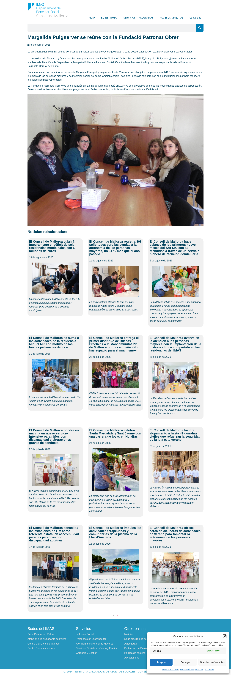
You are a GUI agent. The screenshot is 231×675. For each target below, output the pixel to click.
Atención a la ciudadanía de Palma (47, 639)
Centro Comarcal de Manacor (44, 643)
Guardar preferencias (212, 662)
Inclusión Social (85, 634)
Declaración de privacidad (191, 669)
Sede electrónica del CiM (138, 639)
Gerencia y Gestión (86, 653)
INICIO (91, 17)
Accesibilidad (131, 657)
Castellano (195, 17)
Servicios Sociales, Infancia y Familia (97, 648)
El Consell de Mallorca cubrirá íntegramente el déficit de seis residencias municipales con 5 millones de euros (52, 246)
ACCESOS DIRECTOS (171, 17)
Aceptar (161, 662)
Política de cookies (170, 669)
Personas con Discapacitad (91, 639)
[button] (224, 636)
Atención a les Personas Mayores (94, 643)
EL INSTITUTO (109, 17)
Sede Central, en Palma (41, 634)
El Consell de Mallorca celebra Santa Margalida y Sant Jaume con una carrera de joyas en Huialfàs (115, 433)
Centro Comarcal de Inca (41, 648)
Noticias (128, 634)
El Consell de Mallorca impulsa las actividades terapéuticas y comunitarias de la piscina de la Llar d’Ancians (115, 532)
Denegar (185, 662)
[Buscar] (200, 28)
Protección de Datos (135, 648)
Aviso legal (130, 643)
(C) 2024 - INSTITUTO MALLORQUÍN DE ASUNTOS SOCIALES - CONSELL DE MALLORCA (115, 671)
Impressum (209, 669)
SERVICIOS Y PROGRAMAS (138, 17)
